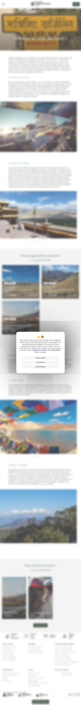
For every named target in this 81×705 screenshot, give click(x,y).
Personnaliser (40, 367)
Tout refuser (40, 362)
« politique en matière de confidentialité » (46, 350)
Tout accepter (40, 358)
